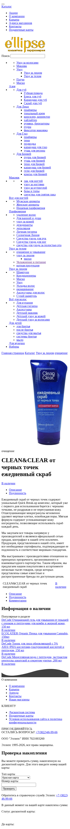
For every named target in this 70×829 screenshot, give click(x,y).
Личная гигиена (26, 231)
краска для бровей (35, 174)
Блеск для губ (32, 96)
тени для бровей (34, 164)
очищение (61, 353)
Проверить (9, 788)
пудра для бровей (35, 157)
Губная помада (33, 93)
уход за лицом (25, 255)
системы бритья (26, 336)
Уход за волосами (27, 62)
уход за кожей (25, 221)
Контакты (15, 26)
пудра (27, 126)
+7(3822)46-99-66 (46, 732)
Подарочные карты (21, 29)
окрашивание (25, 289)
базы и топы (32, 191)
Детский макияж (27, 312)
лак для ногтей (33, 181)
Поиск (5, 55)
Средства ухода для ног (31, 241)
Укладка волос (25, 285)
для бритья (23, 326)
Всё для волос (18, 299)
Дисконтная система (22, 712)
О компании (17, 16)
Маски (20, 83)
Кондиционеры (26, 275)
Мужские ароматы (28, 201)
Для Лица (22, 106)
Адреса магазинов (20, 23)
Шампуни (22, 272)
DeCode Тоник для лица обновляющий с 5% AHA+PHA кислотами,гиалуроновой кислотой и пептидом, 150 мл (32, 647)
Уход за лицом (33, 72)
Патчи (20, 79)
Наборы (14, 346)
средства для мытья (28, 333)
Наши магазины (19, 699)
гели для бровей (34, 170)
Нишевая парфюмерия (30, 208)
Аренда (13, 692)
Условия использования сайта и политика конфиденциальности (35, 720)
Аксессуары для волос (30, 292)
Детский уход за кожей (31, 316)
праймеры (30, 110)
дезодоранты (24, 225)
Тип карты (8, 774)
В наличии (8, 483)
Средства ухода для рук (31, 238)
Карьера (14, 19)
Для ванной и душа (28, 218)
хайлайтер (30, 120)
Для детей (15, 323)
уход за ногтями (34, 184)
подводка (30, 143)
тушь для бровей (34, 160)
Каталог (6, 6)
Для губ (21, 89)
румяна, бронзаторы (36, 123)
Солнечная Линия (27, 235)
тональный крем (34, 113)
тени (27, 140)
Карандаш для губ (35, 99)
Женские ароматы (27, 204)
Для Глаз (21, 133)
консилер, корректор (37, 116)
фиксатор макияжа (36, 130)
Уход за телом (32, 76)
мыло (19, 339)
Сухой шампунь (26, 295)
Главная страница (12, 353)
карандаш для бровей (37, 167)
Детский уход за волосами (33, 319)
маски (28, 258)
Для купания (24, 302)
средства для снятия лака (40, 194)
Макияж (21, 66)
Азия (12, 86)
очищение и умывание (30, 252)
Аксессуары (24, 309)
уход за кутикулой (35, 187)
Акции (13, 12)
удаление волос (26, 214)
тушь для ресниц (34, 150)
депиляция (23, 228)
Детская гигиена (27, 306)
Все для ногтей (18, 197)
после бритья (24, 329)
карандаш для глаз (35, 147)
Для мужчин (17, 343)
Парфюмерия (17, 211)
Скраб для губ (33, 103)
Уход (19, 69)
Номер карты (9, 781)
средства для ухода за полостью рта (38, 245)
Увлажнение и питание (31, 262)
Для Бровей (23, 154)
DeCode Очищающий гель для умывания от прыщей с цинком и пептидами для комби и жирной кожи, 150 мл (35, 623)
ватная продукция (27, 265)
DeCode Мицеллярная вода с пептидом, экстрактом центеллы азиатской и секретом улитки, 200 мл (34, 658)
